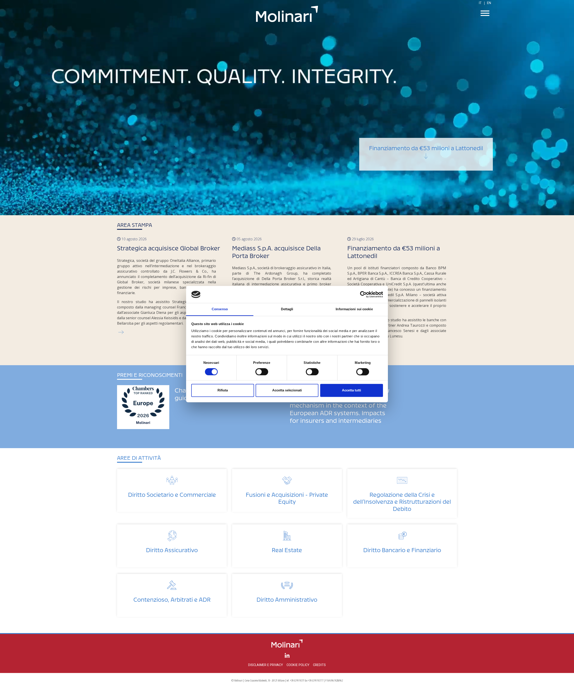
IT (480, 3)
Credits (319, 665)
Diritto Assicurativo (172, 548)
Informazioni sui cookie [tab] (354, 309)
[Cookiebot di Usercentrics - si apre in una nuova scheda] (363, 294)
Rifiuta (222, 390)
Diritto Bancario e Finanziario (402, 548)
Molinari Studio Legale (287, 14)
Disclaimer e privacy (265, 665)
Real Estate (287, 548)
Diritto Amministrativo (287, 598)
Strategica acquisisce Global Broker (426, 146)
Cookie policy (298, 665)
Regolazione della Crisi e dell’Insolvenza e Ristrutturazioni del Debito (402, 500)
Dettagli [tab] (287, 309)
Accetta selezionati (287, 390)
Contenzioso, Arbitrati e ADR (172, 598)
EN (489, 3)
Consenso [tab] (220, 309)
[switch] (261, 371)
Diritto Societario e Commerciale (172, 493)
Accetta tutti (351, 390)
